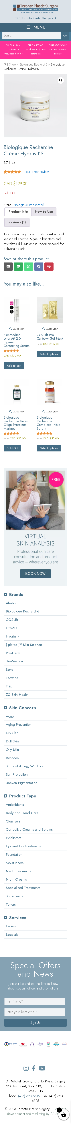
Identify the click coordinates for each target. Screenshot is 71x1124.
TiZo (9, 686)
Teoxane (12, 677)
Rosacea (12, 757)
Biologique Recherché (28, 205)
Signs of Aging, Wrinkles (24, 766)
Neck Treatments (18, 871)
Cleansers (13, 821)
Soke (9, 669)
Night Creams (16, 879)
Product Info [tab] (18, 211)
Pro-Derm (13, 652)
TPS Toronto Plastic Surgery (34, 18)
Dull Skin (12, 741)
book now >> (16, 53)
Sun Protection (17, 774)
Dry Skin (12, 732)
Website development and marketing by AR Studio (36, 1111)
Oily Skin (12, 749)
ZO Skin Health (17, 694)
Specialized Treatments (23, 887)
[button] (61, 80)
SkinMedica (14, 661)
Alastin (11, 603)
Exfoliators (13, 837)
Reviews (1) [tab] (17, 222)
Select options (49, 354)
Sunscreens (14, 896)
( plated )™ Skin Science (24, 644)
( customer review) (36, 171)
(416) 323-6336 (29, 1096)
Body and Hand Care (22, 812)
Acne (10, 716)
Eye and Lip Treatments (23, 846)
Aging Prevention (18, 724)
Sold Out (12, 448)
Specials (12, 934)
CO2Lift (12, 619)
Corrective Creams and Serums (29, 829)
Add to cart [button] (14, 365)
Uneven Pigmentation (21, 782)
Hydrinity (12, 636)
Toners (11, 904)
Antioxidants (15, 804)
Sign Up (35, 1022)
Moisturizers (14, 862)
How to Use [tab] (44, 211)
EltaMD (11, 627)
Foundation (14, 854)
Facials (11, 926)
